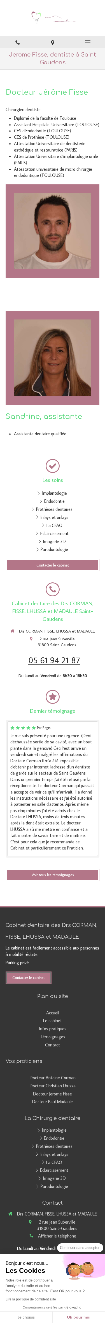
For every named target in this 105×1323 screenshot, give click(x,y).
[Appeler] (17, 42)
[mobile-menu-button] (87, 42)
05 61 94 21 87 (54, 660)
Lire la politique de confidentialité (31, 1299)
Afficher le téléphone (57, 1236)
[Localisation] (52, 42)
